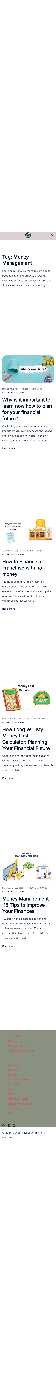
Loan (11, 1093)
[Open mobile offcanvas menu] (11, 235)
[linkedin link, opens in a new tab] (9, 1124)
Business (13, 1069)
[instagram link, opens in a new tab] (14, 1124)
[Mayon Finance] (28, 234)
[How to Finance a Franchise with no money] (28, 530)
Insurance (14, 1084)
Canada (12, 1074)
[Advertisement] (28, 28)
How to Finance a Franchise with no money (22, 568)
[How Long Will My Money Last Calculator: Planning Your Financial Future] (28, 695)
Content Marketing (19, 1079)
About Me (14, 1036)
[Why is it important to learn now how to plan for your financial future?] (28, 369)
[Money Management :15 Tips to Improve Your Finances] (28, 864)
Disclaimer (14, 1041)
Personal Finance (32, 389)
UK (10, 1113)
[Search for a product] (52, 235)
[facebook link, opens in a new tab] (3, 1124)
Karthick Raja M (15, 392)
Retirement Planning (20, 1103)
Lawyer (12, 1089)
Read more (8, 448)
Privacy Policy (16, 1045)
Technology (15, 1108)
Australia (13, 1064)
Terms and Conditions (21, 1050)
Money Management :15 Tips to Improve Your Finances (25, 905)
